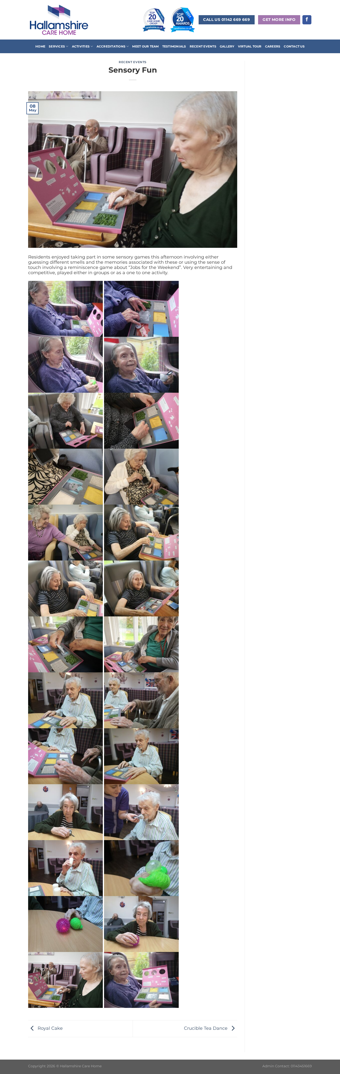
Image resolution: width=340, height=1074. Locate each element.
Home (40, 46)
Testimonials (174, 46)
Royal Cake (49, 1028)
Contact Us (294, 46)
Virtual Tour (250, 46)
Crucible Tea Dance (206, 1028)
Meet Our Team (145, 46)
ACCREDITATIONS (111, 46)
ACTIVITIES (81, 46)
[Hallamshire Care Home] (59, 19)
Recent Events (203, 46)
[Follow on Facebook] (306, 19)
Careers (273, 46)
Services (57, 46)
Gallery (227, 46)
